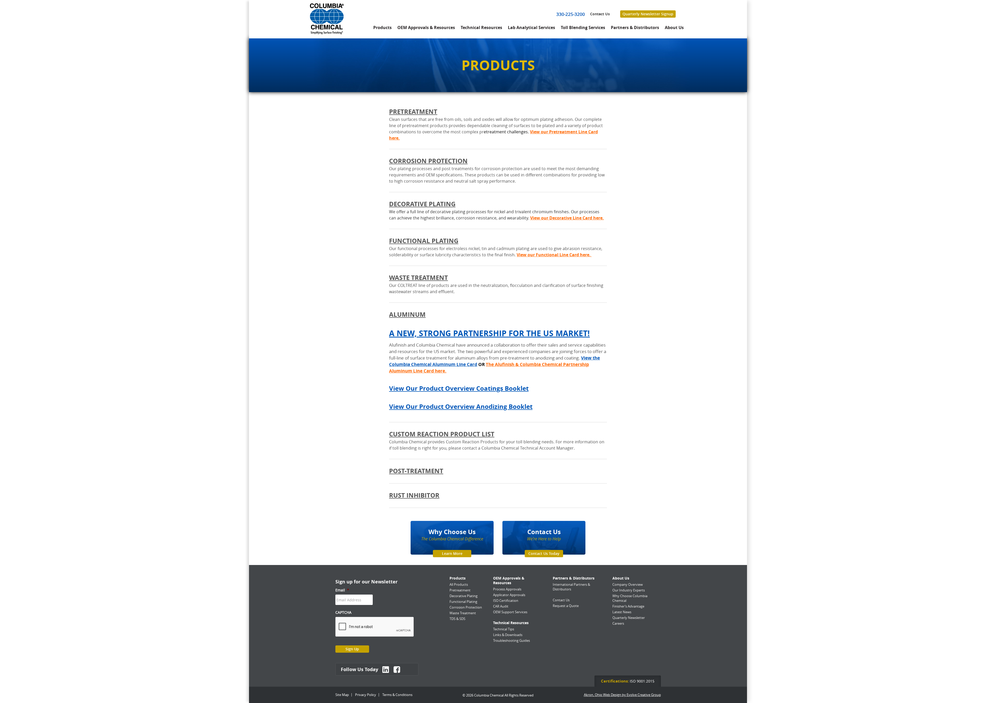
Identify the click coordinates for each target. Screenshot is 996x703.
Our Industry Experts (628, 590)
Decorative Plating (422, 204)
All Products (458, 584)
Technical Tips (503, 629)
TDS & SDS (457, 618)
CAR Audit (500, 606)
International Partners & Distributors (571, 586)
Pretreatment (413, 111)
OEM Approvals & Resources (426, 27)
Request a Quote (566, 605)
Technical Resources (481, 27)
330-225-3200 (570, 14)
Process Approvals (507, 589)
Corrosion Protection (428, 161)
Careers (618, 623)
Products (382, 27)
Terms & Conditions (397, 694)
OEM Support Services (510, 612)
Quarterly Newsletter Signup (647, 13)
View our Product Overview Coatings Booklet (459, 388)
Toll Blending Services (583, 27)
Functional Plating (423, 241)
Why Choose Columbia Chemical (629, 598)
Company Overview (627, 584)
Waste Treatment (418, 277)
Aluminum (407, 314)
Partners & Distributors (635, 27)
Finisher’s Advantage (628, 606)
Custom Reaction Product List (441, 434)
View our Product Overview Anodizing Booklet (460, 406)
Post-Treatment (416, 471)
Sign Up (352, 648)
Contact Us (600, 14)
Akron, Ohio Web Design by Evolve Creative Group (622, 695)
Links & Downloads (507, 634)
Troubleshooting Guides (511, 640)
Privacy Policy (365, 694)
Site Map (342, 694)
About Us (674, 27)
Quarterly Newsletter (628, 617)
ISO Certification (505, 600)
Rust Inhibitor (414, 495)
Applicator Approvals (509, 594)
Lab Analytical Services (531, 27)
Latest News (621, 612)
